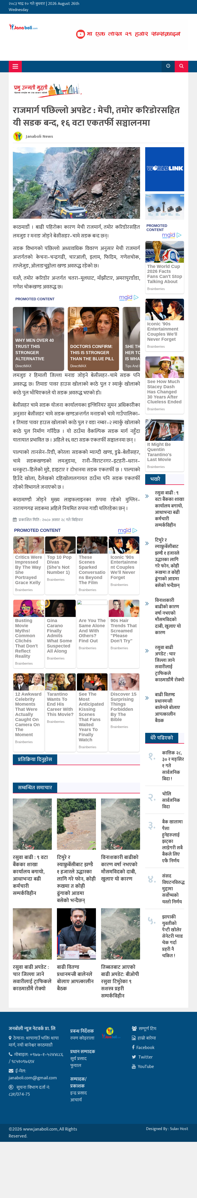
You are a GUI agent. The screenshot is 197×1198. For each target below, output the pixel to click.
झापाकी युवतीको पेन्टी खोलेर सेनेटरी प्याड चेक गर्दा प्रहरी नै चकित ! (172, 936)
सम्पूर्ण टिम (147, 1029)
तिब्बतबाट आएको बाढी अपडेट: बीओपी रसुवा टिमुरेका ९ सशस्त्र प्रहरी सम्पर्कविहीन (120, 981)
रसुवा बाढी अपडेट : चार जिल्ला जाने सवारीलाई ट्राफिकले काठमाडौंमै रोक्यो (32, 978)
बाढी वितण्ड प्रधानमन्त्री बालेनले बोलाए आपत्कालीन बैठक (75, 978)
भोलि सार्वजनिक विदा (171, 800)
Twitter (145, 1057)
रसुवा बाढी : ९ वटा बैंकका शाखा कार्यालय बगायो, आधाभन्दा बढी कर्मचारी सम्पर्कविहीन (30, 875)
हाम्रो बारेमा (147, 1038)
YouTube (146, 1067)
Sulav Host (179, 1128)
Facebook (145, 1048)
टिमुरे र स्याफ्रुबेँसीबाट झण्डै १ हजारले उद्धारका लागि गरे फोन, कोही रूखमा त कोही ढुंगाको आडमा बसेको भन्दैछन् (76, 879)
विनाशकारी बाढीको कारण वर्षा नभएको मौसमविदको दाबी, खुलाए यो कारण (120, 868)
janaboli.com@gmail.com (33, 1078)
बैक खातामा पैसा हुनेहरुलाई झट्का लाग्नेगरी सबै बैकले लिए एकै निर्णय (172, 841)
